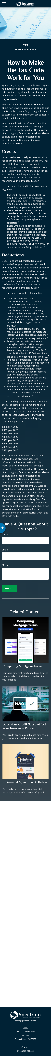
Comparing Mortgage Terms (22, 666)
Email (5, 549)
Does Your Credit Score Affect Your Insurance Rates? (24, 726)
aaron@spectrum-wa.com (25, 1021)
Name (5, 534)
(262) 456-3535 (28, 1051)
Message (6, 565)
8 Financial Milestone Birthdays (25, 782)
